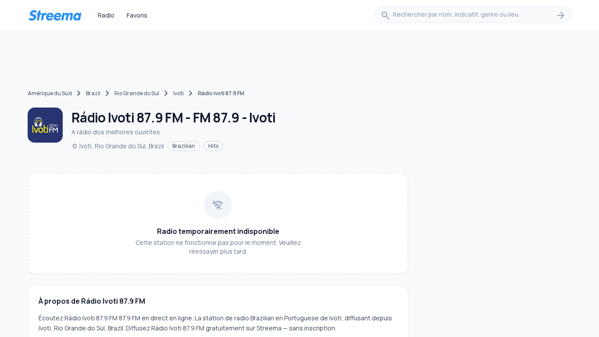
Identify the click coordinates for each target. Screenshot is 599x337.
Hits (213, 146)
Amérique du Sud (50, 93)
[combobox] (473, 15)
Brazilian (183, 146)
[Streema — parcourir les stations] (55, 15)
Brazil (93, 93)
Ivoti (178, 93)
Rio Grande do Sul (136, 93)
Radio (106, 15)
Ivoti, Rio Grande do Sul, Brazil (117, 146)
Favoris (137, 15)
